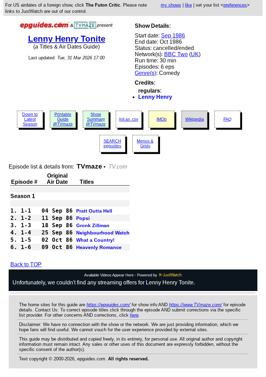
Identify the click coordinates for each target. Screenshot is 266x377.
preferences (235, 5)
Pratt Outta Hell (94, 211)
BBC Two (176, 54)
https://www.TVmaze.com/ (195, 304)
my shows (171, 5)
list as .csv (128, 119)
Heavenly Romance (99, 247)
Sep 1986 (173, 35)
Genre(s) (145, 73)
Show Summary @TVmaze (96, 119)
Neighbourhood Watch (103, 232)
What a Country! (95, 240)
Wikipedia (194, 119)
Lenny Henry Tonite (66, 38)
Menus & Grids (145, 143)
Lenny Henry (155, 97)
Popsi (83, 218)
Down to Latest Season (30, 119)
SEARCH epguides (112, 143)
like (188, 5)
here (134, 315)
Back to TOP (26, 264)
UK (195, 54)
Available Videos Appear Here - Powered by (121, 275)
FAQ (227, 119)
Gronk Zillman (92, 225)
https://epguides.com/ (108, 304)
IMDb (162, 119)
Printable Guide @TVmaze (63, 119)
